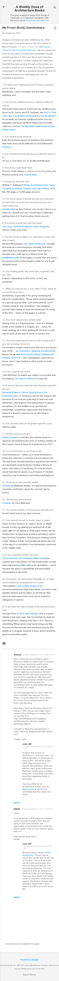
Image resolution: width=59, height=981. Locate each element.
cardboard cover (10, 257)
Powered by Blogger (29, 959)
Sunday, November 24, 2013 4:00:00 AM (38, 655)
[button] (55, 28)
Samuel (17, 654)
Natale (17, 809)
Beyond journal (29, 789)
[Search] (55, 7)
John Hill (26, 744)
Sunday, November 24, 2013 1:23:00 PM (37, 809)
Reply (17, 803)
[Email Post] (4, 644)
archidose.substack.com (37, 20)
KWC (23, 565)
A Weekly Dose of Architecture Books (29, 8)
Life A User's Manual (28, 613)
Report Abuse (29, 974)
